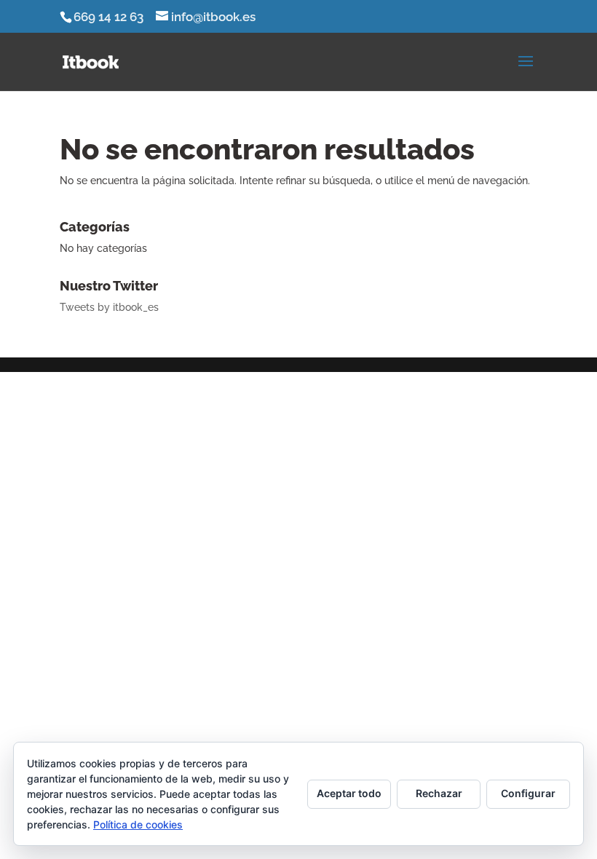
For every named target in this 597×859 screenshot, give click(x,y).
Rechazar (439, 793)
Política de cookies (138, 824)
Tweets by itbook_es (109, 307)
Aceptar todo (349, 793)
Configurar (528, 793)
